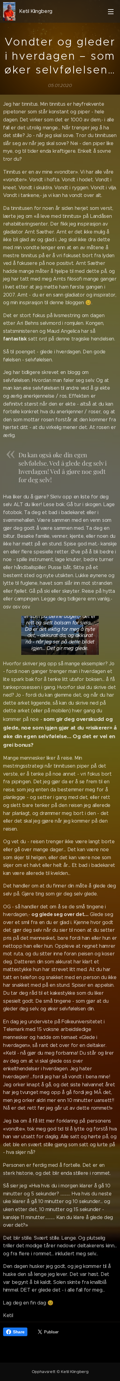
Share (18, 1331)
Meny (111, 11)
